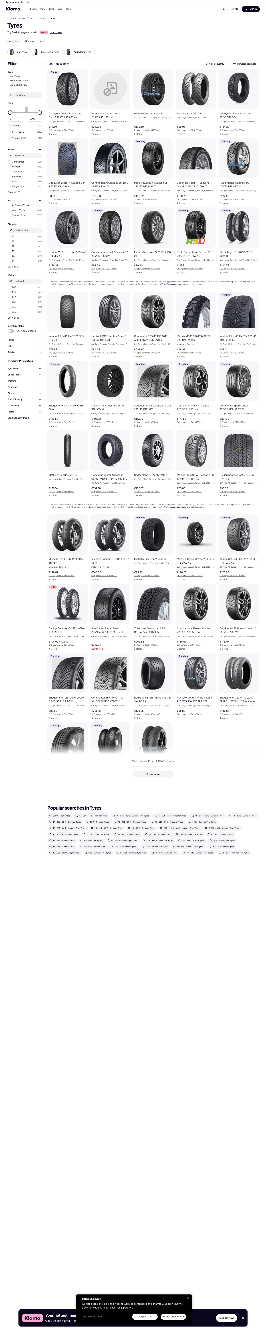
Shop (52, 9)
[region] (134, 1309)
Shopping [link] (22, 18)
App (60, 9)
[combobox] (217, 63)
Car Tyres (15, 76)
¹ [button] (61, 130)
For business (27, 2)
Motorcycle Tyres (19, 80)
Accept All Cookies (173, 1316)
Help (68, 9)
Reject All (145, 1316)
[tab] (13, 41)
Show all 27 (13, 267)
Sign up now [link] (226, 1317)
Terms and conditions (176, 284)
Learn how (56, 32)
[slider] (10, 112)
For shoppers (12, 2)
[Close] (188, 1298)
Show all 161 (14, 192)
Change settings (93, 1316)
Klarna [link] (10, 18)
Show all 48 (13, 317)
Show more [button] (153, 774)
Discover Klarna (37, 9)
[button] (235, 9)
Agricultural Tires (18, 85)
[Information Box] (68, 64)
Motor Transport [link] (38, 18)
